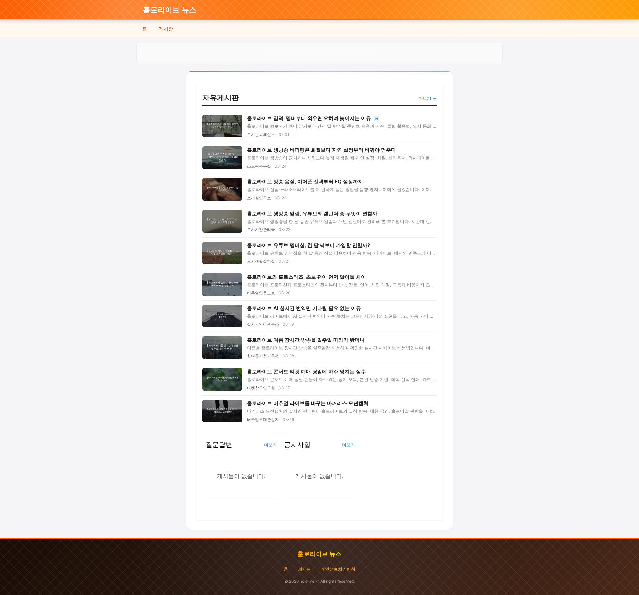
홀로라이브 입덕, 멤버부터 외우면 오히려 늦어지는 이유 (309, 118)
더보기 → (427, 98)
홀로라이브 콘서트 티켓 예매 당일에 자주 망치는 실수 (306, 371)
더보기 (270, 444)
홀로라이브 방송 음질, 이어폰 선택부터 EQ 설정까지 (305, 181)
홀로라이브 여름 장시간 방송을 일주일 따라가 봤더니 (306, 340)
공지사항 (297, 444)
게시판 (166, 28)
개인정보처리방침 (338, 569)
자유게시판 (220, 97)
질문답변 (219, 444)
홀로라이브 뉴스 (169, 10)
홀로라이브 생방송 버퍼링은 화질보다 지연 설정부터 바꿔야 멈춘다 (321, 150)
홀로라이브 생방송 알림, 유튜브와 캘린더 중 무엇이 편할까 (312, 213)
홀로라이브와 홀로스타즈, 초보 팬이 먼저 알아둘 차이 (306, 277)
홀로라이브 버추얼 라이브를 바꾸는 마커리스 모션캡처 (307, 403)
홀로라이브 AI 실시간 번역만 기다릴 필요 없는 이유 (304, 308)
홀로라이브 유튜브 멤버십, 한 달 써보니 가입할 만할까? (308, 245)
